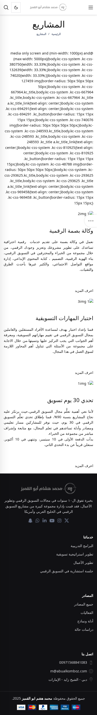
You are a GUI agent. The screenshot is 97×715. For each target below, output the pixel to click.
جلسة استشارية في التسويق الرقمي (66, 571)
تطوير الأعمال (83, 562)
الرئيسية (56, 34)
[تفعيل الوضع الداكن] (16, 7)
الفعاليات (87, 612)
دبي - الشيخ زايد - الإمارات (67, 679)
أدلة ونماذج (85, 621)
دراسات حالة (84, 629)
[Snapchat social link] (30, 520)
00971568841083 (73, 662)
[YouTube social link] (52, 520)
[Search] (6, 7)
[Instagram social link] (59, 520)
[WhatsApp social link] (37, 520)
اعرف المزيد (84, 290)
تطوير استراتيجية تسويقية (74, 554)
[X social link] (66, 520)
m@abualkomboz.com (68, 671)
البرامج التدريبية (82, 545)
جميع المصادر (83, 604)
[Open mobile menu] (91, 7)
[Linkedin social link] (44, 520)
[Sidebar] (91, 221)
